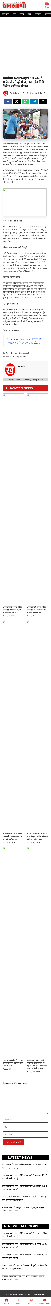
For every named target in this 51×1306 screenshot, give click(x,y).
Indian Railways (10, 143)
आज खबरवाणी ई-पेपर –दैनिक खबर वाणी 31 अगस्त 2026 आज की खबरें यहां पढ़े (12, 610)
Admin (16, 93)
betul (8, 356)
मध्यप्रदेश (26, 353)
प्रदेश (22, 14)
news (19, 356)
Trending (10, 353)
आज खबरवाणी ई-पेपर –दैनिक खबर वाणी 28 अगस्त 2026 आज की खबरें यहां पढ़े (12, 836)
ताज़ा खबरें (5, 14)
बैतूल (20, 353)
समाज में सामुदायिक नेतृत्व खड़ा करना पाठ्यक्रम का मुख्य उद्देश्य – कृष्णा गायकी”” (13, 1063)
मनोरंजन (38, 14)
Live (14, 356)
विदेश (29, 14)
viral (24, 356)
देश (14, 14)
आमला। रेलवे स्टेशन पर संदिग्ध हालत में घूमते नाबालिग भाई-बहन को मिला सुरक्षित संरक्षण (37, 836)
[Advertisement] (25, 43)
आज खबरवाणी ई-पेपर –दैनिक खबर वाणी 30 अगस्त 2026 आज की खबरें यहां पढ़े (36, 610)
